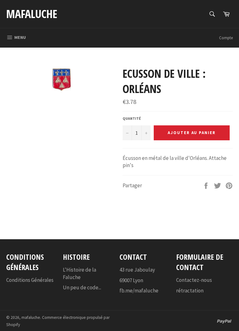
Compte (226, 37)
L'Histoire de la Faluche (79, 273)
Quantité (132, 118)
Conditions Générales (30, 280)
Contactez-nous (194, 280)
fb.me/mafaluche (139, 290)
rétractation (190, 290)
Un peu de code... (82, 287)
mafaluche (31, 13)
